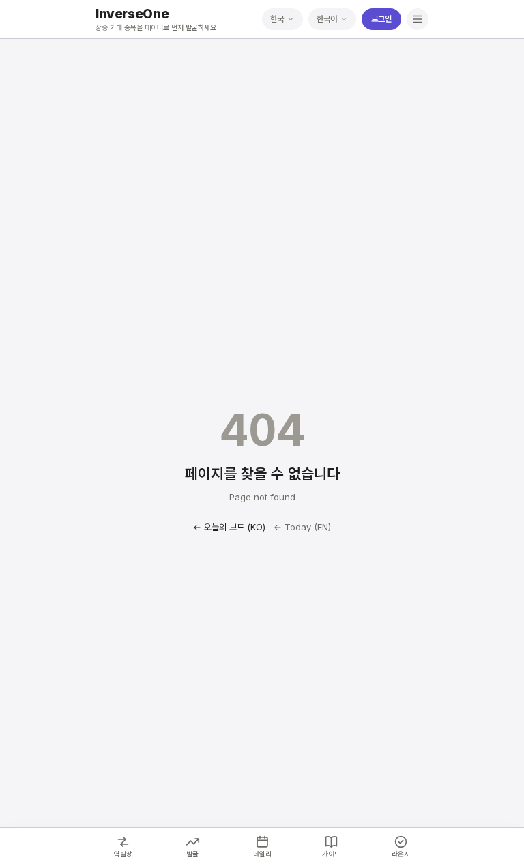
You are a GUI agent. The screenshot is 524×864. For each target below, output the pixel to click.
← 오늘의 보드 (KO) (229, 526)
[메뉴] (417, 19)
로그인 (381, 19)
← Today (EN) (302, 526)
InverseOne (132, 14)
